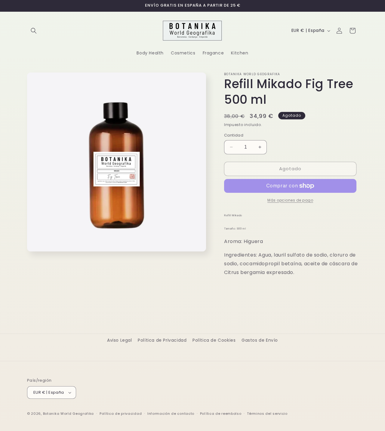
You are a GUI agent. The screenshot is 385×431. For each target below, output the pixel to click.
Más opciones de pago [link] (290, 200)
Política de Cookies (214, 340)
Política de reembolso (221, 413)
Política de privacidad (121, 413)
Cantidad (233, 135)
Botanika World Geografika (68, 413)
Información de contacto (170, 413)
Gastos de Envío (260, 340)
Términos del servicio (267, 413)
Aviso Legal (119, 340)
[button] (33, 30)
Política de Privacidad (162, 340)
